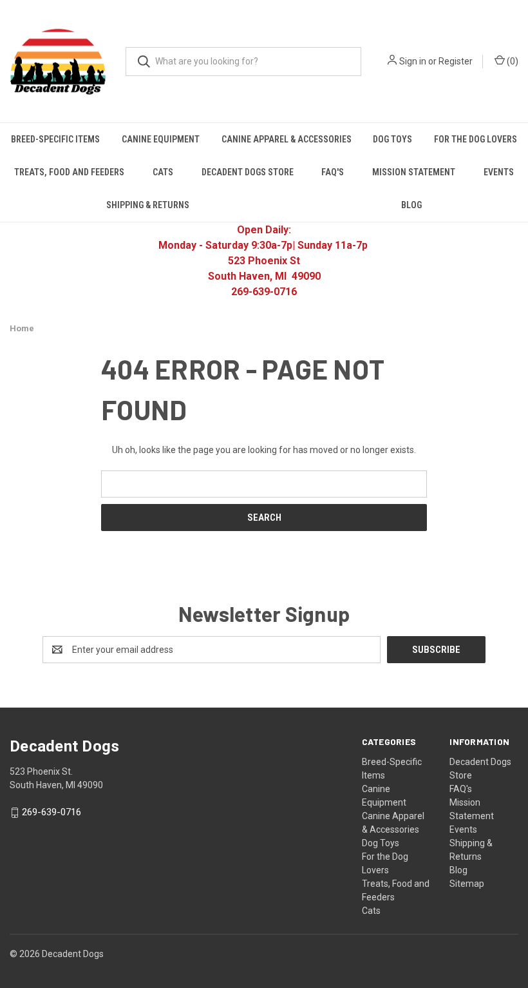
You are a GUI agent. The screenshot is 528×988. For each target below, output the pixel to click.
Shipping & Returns (147, 205)
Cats (163, 172)
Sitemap (466, 883)
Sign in (412, 61)
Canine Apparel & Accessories (287, 139)
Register (455, 61)
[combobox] (243, 61)
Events (499, 172)
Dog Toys (392, 139)
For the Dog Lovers (475, 139)
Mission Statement (413, 172)
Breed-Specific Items (55, 139)
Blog (458, 870)
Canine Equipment (161, 139)
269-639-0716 (51, 812)
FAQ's (332, 172)
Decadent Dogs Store (248, 172)
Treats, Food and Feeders (69, 172)
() (511, 61)
